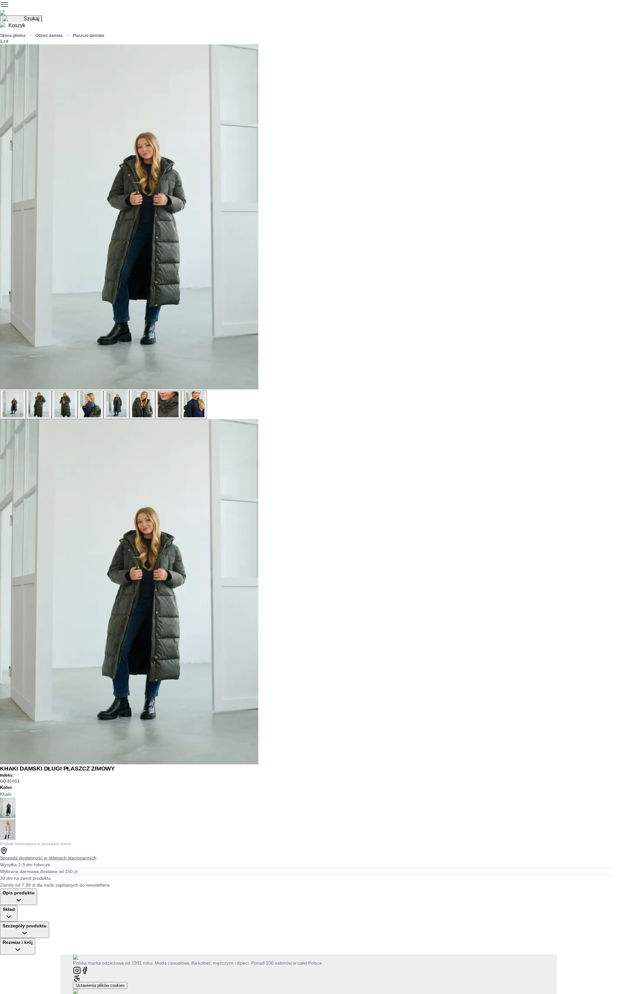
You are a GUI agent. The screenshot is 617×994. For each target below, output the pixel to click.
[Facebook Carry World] (85, 970)
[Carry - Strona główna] (82, 957)
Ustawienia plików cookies (100, 985)
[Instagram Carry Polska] (77, 970)
